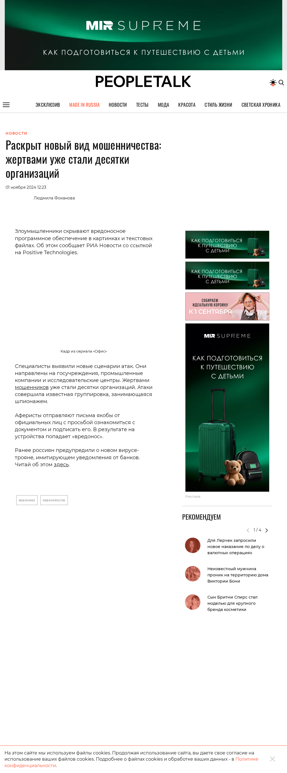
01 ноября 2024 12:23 (26, 187)
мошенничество (54, 499)
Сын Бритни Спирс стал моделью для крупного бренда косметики (232, 603)
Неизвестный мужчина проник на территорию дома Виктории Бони (237, 575)
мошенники (27, 499)
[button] (266, 530)
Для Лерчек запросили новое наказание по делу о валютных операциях (235, 546)
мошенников (32, 387)
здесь (61, 464)
